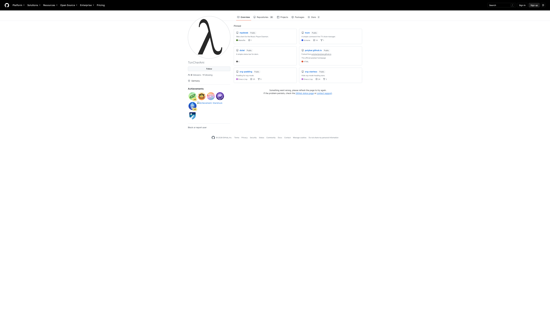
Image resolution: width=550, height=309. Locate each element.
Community (271, 137)
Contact (287, 137)
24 (319, 79)
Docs (280, 137)
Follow (209, 69)
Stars (315, 17)
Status (261, 137)
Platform (17, 5)
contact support (324, 93)
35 (253, 79)
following (208, 75)
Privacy (244, 137)
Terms (236, 137)
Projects (284, 17)
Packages (299, 17)
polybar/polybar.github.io (321, 54)
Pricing (101, 5)
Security (253, 137)
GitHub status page (305, 93)
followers (196, 75)
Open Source (67, 5)
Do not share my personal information (323, 137)
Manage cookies (299, 137)
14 (316, 40)
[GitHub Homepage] (213, 137)
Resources (49, 5)
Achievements (196, 88)
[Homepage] (7, 5)
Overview (245, 17)
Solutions (32, 5)
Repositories (265, 17)
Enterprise (86, 5)
